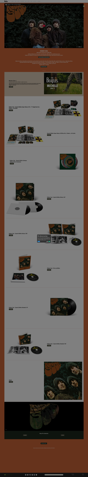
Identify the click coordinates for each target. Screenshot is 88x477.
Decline (47, 241)
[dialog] (44, 238)
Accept (49, 241)
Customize (39, 241)
